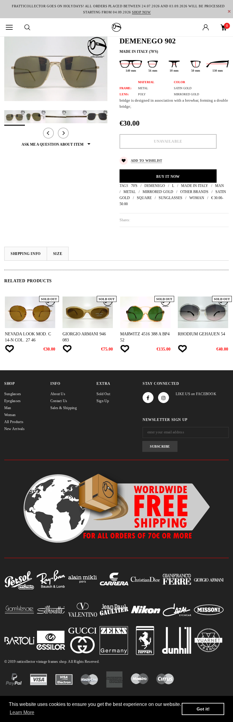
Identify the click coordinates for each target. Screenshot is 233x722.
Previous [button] (48, 133)
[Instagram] (163, 397)
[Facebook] (148, 397)
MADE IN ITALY (194, 186)
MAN (219, 186)
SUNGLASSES (170, 198)
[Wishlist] (9, 348)
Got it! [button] (203, 709)
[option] (55, 68)
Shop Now (141, 12)
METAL (129, 192)
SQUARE (144, 198)
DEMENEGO (154, 186)
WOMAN (196, 198)
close (229, 11)
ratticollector (26, 661)
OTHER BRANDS (194, 192)
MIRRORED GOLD (158, 192)
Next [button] (63, 133)
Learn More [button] (22, 712)
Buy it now (168, 177)
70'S (134, 186)
